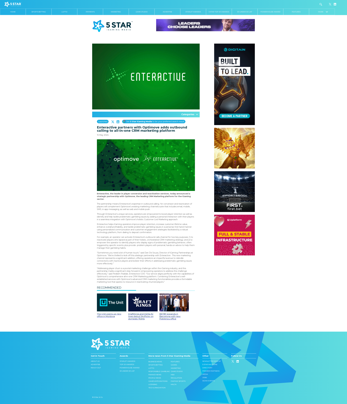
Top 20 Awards (127, 364)
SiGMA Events (208, 381)
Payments (90, 12)
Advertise (167, 12)
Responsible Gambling (159, 371)
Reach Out (96, 368)
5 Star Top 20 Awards (219, 12)
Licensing (152, 384)
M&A (173, 375)
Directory (207, 368)
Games (174, 365)
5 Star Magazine (209, 364)
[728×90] (205, 25)
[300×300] (234, 129)
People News (154, 378)
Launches (102, 121)
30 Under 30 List (244, 12)
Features (296, 12)
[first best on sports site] (234, 172)
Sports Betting (38, 12)
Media (205, 374)
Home (13, 12)
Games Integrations (157, 381)
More (322, 12)
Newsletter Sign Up (211, 361)
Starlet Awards (193, 12)
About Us (95, 361)
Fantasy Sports (178, 381)
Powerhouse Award (270, 12)
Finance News (154, 375)
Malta (173, 384)
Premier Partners (210, 371)
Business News (155, 362)
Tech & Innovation (157, 388)
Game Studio (142, 12)
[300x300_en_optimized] (234, 216)
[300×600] (234, 45)
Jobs (204, 377)
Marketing (116, 12)
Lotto (64, 12)
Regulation (176, 378)
